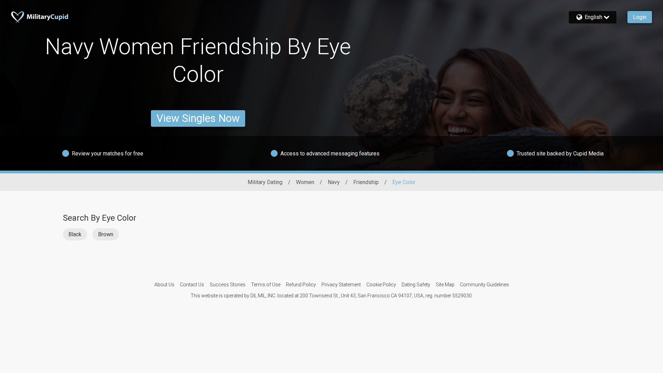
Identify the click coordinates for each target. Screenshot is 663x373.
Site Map (445, 284)
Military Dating (265, 182)
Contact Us (192, 284)
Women (305, 182)
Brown (105, 234)
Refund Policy (301, 284)
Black (74, 234)
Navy (334, 182)
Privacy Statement (341, 284)
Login (639, 17)
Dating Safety (416, 284)
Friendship (366, 182)
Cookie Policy (381, 284)
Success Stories (228, 284)
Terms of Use (265, 284)
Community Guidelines (484, 284)
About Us (164, 284)
